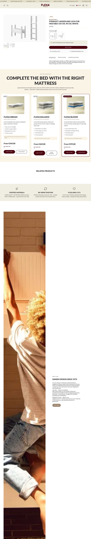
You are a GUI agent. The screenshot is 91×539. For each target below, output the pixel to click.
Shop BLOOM (81, 152)
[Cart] (86, 5)
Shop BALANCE (51, 153)
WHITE (51, 16)
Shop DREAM (21, 151)
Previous (3, 28)
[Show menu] (4, 5)
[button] (52, 19)
